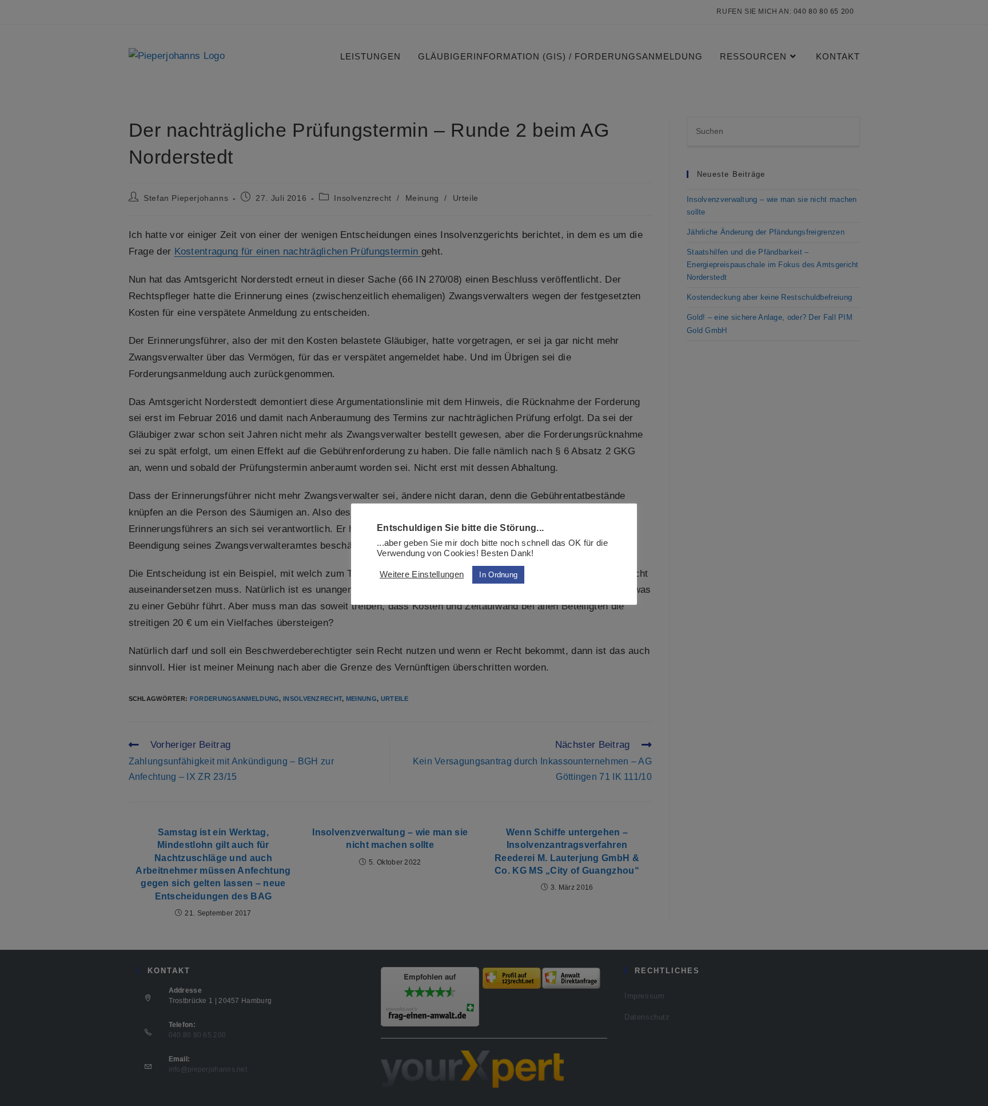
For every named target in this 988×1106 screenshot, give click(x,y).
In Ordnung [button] (498, 574)
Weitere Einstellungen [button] (422, 574)
